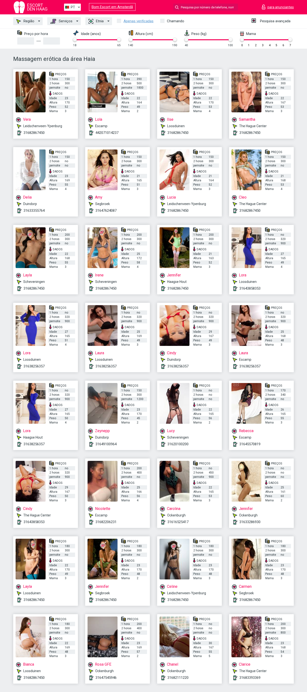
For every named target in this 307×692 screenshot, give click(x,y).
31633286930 (249, 522)
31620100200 (178, 444)
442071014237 (106, 133)
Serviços (65, 21)
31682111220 (178, 677)
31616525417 (178, 522)
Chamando (175, 21)
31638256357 (34, 366)
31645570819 (249, 444)
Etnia (99, 21)
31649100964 (106, 444)
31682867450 (34, 133)
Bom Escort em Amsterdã (112, 7)
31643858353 (249, 288)
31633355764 (34, 210)
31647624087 (106, 210)
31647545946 (106, 677)
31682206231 (106, 522)
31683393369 (249, 677)
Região (28, 21)
